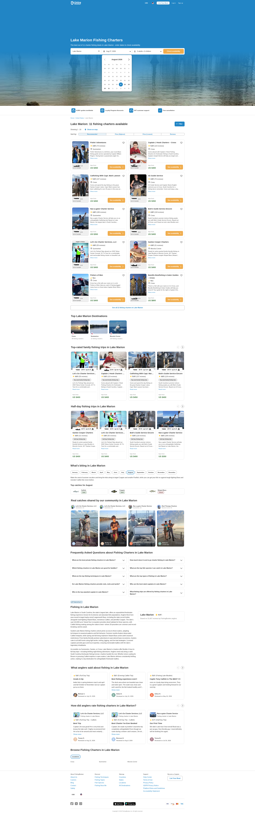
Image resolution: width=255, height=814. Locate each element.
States (121, 780)
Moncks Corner (132, 761)
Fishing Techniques (102, 777)
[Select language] (153, 3)
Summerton (102, 761)
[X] (76, 804)
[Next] (182, 347)
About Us (74, 777)
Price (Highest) (120, 134)
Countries (122, 777)
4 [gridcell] (124, 88)
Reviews (173, 134)
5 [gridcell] (128, 88)
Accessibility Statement (151, 791)
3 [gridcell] (120, 88)
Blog (72, 783)
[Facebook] (72, 804)
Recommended (92, 134)
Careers (73, 780)
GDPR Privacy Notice (151, 785)
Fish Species (99, 783)
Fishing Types (100, 780)
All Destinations (124, 785)
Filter (180, 124)
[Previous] (178, 347)
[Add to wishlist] (123, 142)
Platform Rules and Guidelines (154, 788)
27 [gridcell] (121, 84)
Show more (93, 158)
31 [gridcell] (109, 88)
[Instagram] (80, 804)
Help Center (147, 777)
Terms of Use (148, 780)
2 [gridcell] (116, 88)
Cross (72, 761)
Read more (76, 389)
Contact (73, 785)
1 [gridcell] (112, 88)
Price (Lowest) (147, 134)
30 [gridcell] (105, 88)
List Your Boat (163, 3)
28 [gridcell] (125, 84)
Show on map (92, 129)
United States (80, 118)
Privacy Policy (148, 783)
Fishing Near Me (100, 785)
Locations (122, 783)
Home (72, 118)
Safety (73, 788)
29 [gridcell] (129, 84)
